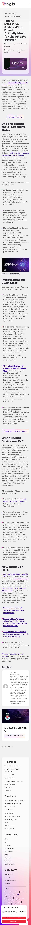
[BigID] (8, 4)
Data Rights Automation (12, 816)
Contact (7, 883)
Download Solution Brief (14, 735)
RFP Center (8, 861)
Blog (6, 854)
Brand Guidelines (10, 880)
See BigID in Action (15, 117)
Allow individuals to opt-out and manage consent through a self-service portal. (15, 634)
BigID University (10, 864)
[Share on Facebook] (2, 746)
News (6, 839)
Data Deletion (9, 810)
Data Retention (9, 813)
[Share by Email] (12, 746)
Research (8, 858)
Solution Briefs (9, 848)
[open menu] (28, 4)
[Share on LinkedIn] (9, 746)
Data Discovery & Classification (14, 800)
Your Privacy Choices (11, 894)
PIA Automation (10, 826)
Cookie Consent (10, 807)
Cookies (22, 892)
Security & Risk (9, 774)
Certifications (8, 898)
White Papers (9, 851)
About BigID (8, 874)
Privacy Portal (9, 829)
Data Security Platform (12, 819)
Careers (7, 877)
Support (18, 902)
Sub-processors (9, 902)
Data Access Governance (13, 803)
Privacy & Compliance (12, 16)
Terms (6, 892)
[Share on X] (5, 746)
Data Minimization (10, 784)
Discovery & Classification (13, 766)
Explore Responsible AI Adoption (15, 431)
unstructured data (21, 579)
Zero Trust (8, 790)
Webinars (8, 845)
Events (7, 842)
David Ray (11, 44)
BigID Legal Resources (11, 896)
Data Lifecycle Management (14, 781)
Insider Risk (8, 787)
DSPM (7, 822)
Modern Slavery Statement (12, 900)
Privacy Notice (14, 892)
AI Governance (10, 13)
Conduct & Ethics (19, 898)
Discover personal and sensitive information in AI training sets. (14, 610)
